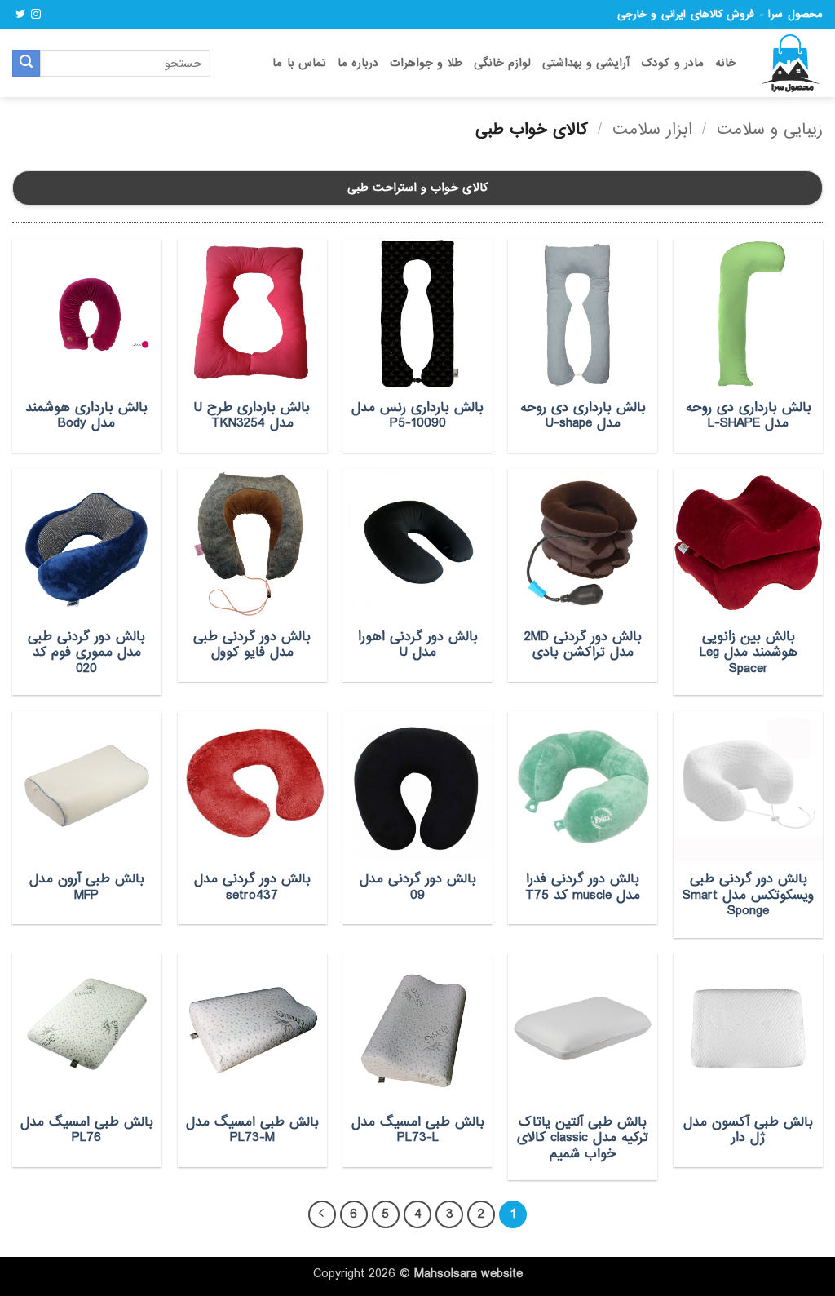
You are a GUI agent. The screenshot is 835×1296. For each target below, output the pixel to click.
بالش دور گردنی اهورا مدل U (418, 645)
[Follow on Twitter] (20, 14)
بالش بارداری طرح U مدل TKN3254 (252, 415)
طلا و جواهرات (426, 63)
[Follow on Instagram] (36, 14)
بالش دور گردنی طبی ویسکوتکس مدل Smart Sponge (748, 895)
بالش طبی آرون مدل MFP (86, 887)
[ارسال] (26, 63)
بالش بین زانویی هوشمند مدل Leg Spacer (748, 653)
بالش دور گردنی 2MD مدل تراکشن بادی (583, 645)
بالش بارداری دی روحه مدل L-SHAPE (748, 415)
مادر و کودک (672, 63)
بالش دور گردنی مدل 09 (418, 887)
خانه (725, 63)
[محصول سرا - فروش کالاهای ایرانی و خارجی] (792, 64)
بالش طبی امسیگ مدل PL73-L (417, 1130)
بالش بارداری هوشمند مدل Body (86, 415)
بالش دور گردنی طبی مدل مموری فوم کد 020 (86, 653)
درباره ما (358, 63)
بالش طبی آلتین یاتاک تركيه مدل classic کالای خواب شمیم (582, 1138)
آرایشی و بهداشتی (586, 63)
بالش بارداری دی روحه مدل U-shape (583, 415)
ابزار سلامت (652, 129)
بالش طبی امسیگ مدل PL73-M (252, 1130)
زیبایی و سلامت (770, 129)
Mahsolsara (445, 1274)
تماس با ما (299, 63)
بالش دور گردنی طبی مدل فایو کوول (252, 645)
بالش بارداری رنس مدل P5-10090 (417, 415)
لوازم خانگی (502, 63)
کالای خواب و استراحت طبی (417, 188)
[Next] (322, 1214)
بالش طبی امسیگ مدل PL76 (86, 1130)
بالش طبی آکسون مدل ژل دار (748, 1130)
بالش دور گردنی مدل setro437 (252, 887)
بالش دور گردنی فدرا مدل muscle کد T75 (582, 887)
